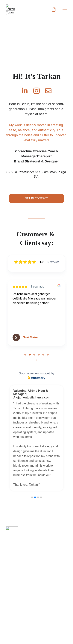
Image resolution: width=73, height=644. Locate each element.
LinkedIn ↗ (14, 570)
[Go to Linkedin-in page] (27, 91)
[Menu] (65, 9)
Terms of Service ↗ (20, 556)
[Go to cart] (53, 10)
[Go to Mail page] (48, 91)
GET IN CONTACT (36, 198)
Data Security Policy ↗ (23, 548)
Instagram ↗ (15, 563)
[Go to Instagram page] (38, 91)
